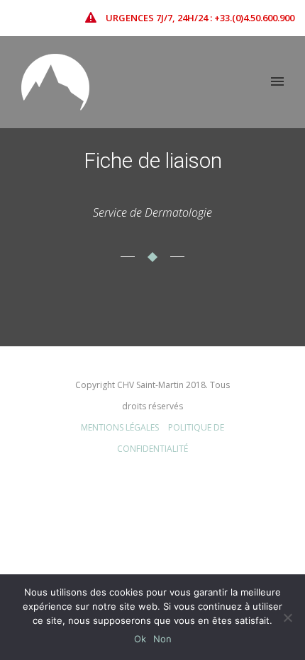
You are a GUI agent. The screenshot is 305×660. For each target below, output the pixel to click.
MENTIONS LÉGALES (120, 427)
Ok (140, 638)
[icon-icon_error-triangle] (94, 17)
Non (162, 638)
